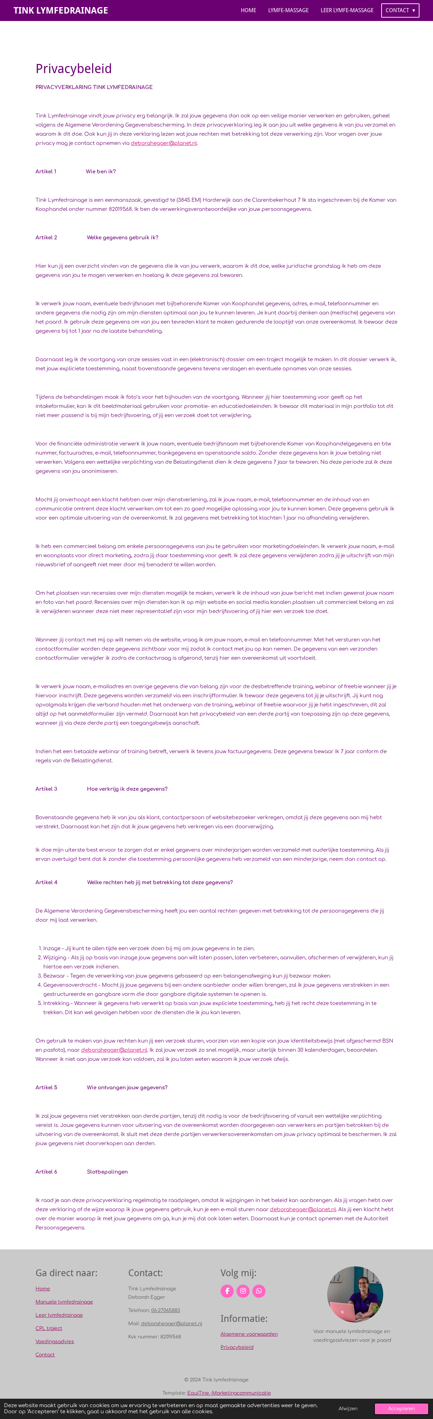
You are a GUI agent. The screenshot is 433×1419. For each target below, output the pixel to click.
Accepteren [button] (401, 1408)
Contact (45, 1354)
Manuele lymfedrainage (64, 1302)
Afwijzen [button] (348, 1408)
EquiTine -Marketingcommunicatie (229, 1393)
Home (43, 1288)
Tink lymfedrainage (61, 10)
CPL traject (49, 1328)
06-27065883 (165, 1310)
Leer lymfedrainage (59, 1315)
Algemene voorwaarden (249, 1334)
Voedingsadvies (55, 1341)
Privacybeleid (237, 1347)
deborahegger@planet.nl (164, 143)
